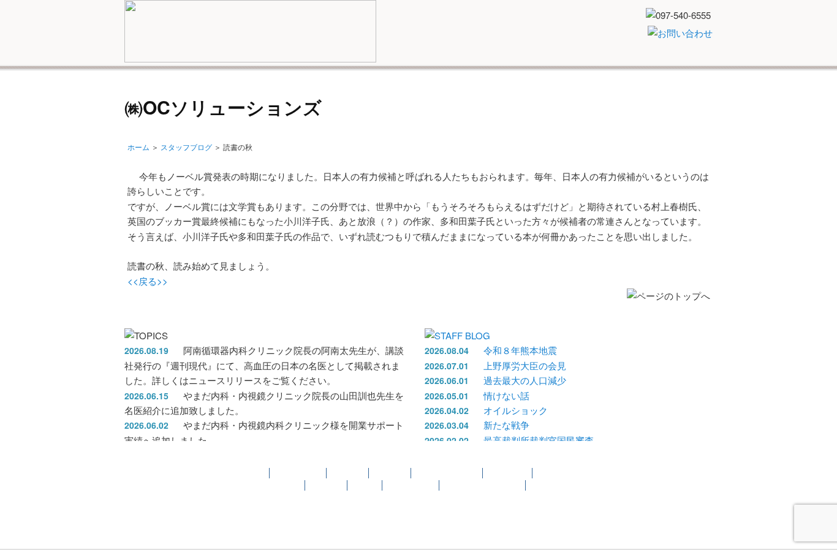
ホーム (138, 146)
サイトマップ (411, 485)
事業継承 (348, 473)
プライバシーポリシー (483, 485)
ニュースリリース (393, 96)
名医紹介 (327, 96)
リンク (615, 96)
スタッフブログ (186, 146)
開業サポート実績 (545, 96)
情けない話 (506, 395)
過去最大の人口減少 (524, 380)
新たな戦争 (506, 424)
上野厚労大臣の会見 (524, 365)
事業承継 (275, 96)
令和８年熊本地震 (520, 350)
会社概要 (665, 96)
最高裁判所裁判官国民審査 (538, 440)
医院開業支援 (211, 96)
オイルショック (515, 410)
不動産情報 (466, 96)
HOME (150, 96)
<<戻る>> (147, 280)
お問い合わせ (277, 485)
